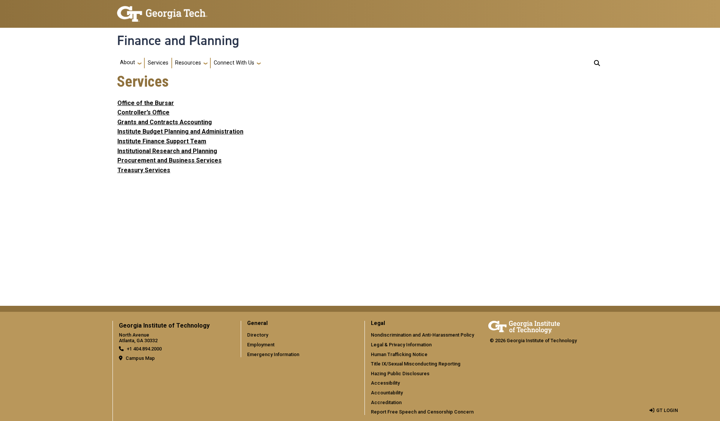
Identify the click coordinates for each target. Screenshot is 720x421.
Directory (257, 335)
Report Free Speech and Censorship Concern (422, 412)
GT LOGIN (667, 410)
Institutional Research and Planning (167, 151)
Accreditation (386, 402)
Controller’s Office (143, 112)
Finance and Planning (178, 40)
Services (158, 63)
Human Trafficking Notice (399, 354)
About (127, 62)
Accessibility (385, 383)
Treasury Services (143, 170)
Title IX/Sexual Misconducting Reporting (415, 364)
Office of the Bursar (145, 103)
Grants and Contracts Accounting (164, 122)
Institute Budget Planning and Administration (180, 131)
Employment (260, 344)
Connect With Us (234, 63)
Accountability (387, 392)
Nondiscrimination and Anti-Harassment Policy (422, 335)
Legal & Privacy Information (401, 344)
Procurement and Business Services (169, 160)
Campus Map (140, 358)
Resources (188, 63)
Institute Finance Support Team (161, 141)
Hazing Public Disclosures (400, 373)
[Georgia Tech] (524, 326)
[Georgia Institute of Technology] (162, 10)
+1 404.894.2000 (144, 349)
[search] (597, 63)
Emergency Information (273, 354)
